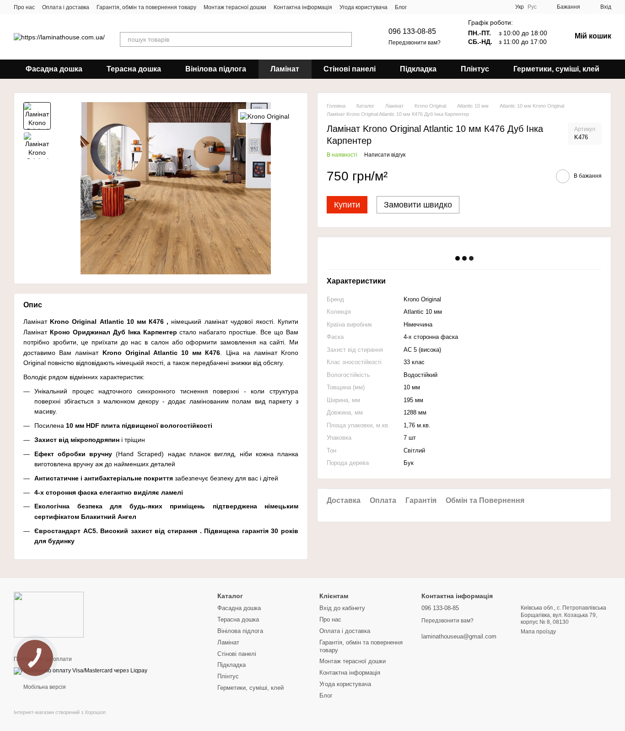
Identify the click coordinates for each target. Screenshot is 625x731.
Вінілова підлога (215, 69)
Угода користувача (363, 7)
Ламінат (284, 69)
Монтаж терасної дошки (235, 7)
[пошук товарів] (344, 39)
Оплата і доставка (65, 7)
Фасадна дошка (54, 69)
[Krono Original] (264, 115)
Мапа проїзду (538, 631)
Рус (532, 7)
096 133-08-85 (412, 31)
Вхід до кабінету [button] (342, 608)
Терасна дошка (134, 69)
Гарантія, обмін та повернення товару (146, 7)
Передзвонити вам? (414, 42)
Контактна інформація (303, 7)
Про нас (24, 7)
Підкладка (418, 69)
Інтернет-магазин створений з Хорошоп (60, 712)
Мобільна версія (44, 687)
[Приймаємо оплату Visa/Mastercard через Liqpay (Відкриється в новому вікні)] (80, 671)
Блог (401, 7)
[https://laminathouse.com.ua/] (49, 614)
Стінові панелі (349, 69)
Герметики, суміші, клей (556, 69)
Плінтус (475, 69)
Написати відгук (384, 155)
